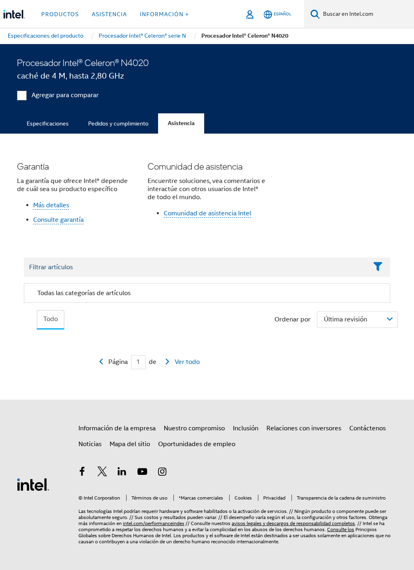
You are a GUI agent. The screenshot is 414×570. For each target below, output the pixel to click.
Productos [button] (60, 14)
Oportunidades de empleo (196, 444)
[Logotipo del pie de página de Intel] (33, 484)
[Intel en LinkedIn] (122, 473)
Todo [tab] (50, 319)
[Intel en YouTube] (142, 473)
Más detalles (51, 205)
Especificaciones (48, 123)
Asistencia (181, 123)
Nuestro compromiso (194, 428)
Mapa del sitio (130, 444)
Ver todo (187, 362)
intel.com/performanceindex (153, 523)
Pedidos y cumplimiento (118, 123)
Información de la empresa (117, 428)
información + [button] (164, 14)
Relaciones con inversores (303, 428)
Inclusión (245, 428)
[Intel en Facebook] (82, 473)
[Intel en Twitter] (102, 473)
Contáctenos (367, 428)
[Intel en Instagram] (162, 473)
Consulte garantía (58, 220)
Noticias (89, 444)
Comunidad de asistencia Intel (207, 213)
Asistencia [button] (109, 14)
